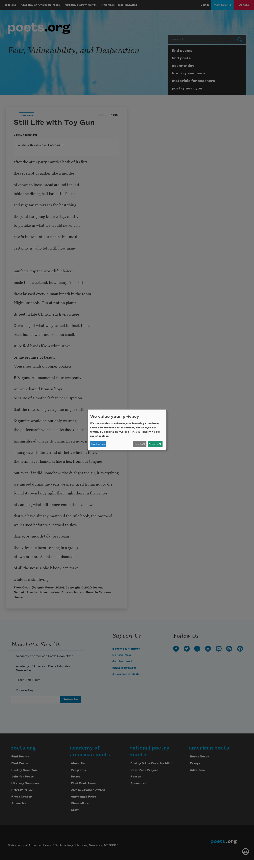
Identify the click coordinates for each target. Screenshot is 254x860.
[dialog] (127, 430)
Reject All (139, 444)
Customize (98, 444)
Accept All (155, 444)
